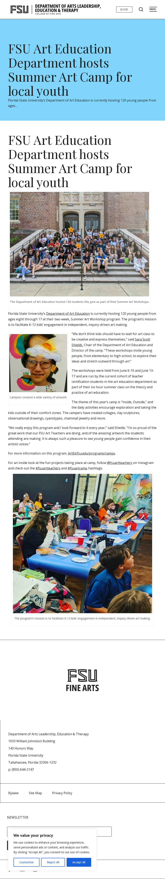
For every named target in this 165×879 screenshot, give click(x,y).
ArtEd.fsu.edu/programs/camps (91, 453)
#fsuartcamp (77, 468)
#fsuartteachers (48, 468)
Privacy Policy (62, 793)
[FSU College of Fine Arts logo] (82, 680)
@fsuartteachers (119, 463)
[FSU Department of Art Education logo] (55, 9)
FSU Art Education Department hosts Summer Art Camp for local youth (70, 69)
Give (124, 9)
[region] (52, 850)
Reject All (53, 862)
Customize (26, 862)
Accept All (78, 862)
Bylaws (13, 793)
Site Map (35, 793)
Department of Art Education (68, 313)
